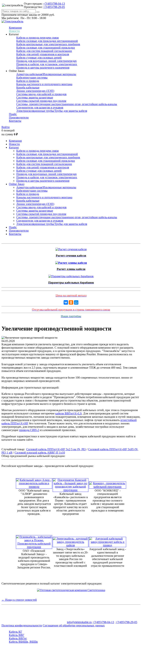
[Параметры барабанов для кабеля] (71, 275)
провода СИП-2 (29, 430)
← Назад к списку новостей (19, 599)
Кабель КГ (15, 631)
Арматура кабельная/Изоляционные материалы (46, 74)
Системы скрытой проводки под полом (41, 100)
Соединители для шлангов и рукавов (39, 107)
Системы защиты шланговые (34, 97)
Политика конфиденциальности (21, 625)
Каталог (14, 147)
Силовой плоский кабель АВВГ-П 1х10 (40, 452)
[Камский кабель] (71, 484)
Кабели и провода (27, 80)
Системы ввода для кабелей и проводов (41, 94)
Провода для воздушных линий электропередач (46, 60)
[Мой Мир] (76, 302)
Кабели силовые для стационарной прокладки (45, 47)
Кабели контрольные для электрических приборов (48, 44)
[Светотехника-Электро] (71, 590)
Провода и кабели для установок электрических (46, 64)
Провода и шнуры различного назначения (42, 67)
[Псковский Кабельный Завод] (34, 541)
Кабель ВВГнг (18, 638)
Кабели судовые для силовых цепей (39, 57)
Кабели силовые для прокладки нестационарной (47, 41)
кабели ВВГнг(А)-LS (68, 413)
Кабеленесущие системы (32, 77)
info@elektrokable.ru (79, 622)
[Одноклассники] (71, 302)
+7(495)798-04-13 (54, 3)
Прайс (13, 114)
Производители (19, 117)
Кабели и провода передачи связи (37, 37)
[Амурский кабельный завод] (107, 541)
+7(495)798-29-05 (54, 7)
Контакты (15, 120)
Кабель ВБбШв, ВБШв (23, 641)
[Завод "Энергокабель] (71, 541)
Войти (5, 127)
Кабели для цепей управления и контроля (42, 54)
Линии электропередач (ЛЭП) (35, 90)
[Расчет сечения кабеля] (71, 248)
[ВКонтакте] (66, 302)
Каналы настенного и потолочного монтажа (44, 84)
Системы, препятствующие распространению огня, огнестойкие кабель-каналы (66, 104)
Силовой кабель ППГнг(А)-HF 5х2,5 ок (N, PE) (56, 449)
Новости (14, 31)
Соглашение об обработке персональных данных (74, 625)
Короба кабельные (27, 87)
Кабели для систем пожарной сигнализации (44, 50)
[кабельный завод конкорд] (107, 484)
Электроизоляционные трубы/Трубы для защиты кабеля (51, 110)
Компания (15, 27)
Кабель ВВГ (16, 635)
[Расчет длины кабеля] (71, 261)
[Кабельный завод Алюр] (34, 482)
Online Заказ (16, 184)
